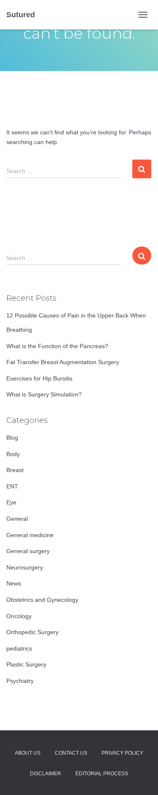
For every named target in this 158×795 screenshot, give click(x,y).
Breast (15, 470)
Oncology (19, 616)
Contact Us (71, 753)
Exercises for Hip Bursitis (39, 378)
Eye (11, 502)
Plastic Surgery (26, 664)
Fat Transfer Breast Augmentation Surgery (62, 362)
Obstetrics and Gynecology (42, 599)
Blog (12, 437)
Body (13, 454)
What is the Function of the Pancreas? (57, 346)
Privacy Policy (122, 753)
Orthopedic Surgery (32, 632)
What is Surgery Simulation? (44, 394)
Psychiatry (20, 680)
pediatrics (19, 648)
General (17, 518)
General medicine (30, 535)
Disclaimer (45, 774)
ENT (12, 486)
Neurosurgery (24, 567)
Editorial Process (101, 774)
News (13, 583)
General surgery (28, 551)
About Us (27, 753)
